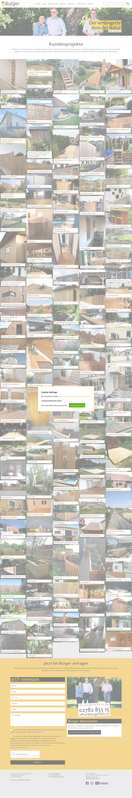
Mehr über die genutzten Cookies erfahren (74, 396)
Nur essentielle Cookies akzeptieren (54, 405)
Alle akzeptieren (77, 405)
